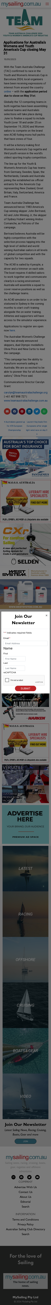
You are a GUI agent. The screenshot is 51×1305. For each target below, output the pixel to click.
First (5, 653)
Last (5, 663)
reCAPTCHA (9, 672)
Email (6, 638)
